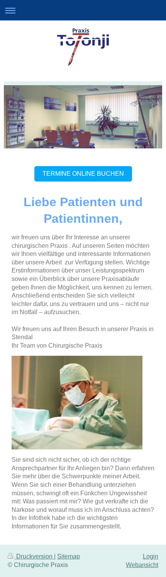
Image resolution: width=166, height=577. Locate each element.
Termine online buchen (83, 173)
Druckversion (34, 556)
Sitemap (68, 556)
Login (150, 556)
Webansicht (142, 565)
